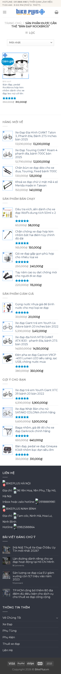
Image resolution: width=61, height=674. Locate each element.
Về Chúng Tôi (12, 617)
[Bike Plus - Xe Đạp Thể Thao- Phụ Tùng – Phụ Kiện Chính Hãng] (30, 12)
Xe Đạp (7, 624)
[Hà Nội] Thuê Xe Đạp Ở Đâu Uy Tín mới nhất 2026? (34, 549)
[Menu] (5, 12)
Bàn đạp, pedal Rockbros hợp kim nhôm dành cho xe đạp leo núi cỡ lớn (13, 89)
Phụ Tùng (10, 630)
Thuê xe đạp (11, 643)
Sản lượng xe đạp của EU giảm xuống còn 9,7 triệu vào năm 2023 (33, 576)
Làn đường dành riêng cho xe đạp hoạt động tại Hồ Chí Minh (33, 560)
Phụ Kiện (9, 637)
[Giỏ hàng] (56, 12)
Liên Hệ (8, 650)
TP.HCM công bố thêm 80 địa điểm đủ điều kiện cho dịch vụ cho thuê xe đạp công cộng (33, 593)
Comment (18, 583)
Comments (18, 566)
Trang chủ (13, 23)
